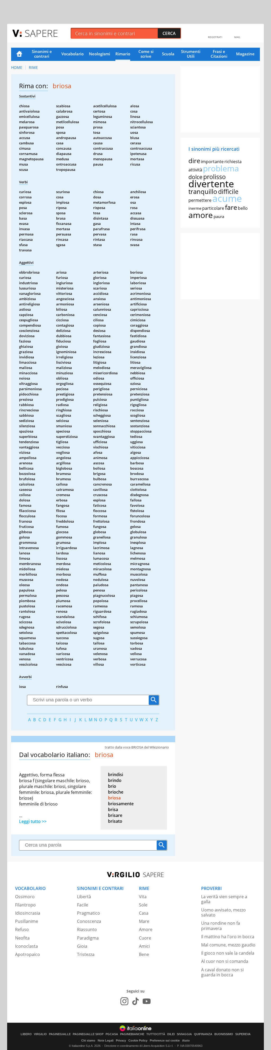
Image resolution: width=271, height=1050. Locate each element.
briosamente (121, 804)
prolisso (214, 176)
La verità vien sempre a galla (224, 899)
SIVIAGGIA (184, 1034)
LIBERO (26, 1034)
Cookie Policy (137, 1040)
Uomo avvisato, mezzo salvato (223, 912)
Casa (143, 913)
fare (231, 207)
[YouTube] (146, 1001)
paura (219, 216)
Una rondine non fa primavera (220, 925)
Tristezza (85, 954)
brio (112, 786)
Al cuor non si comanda (224, 961)
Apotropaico (27, 954)
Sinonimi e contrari (42, 54)
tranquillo (202, 191)
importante (212, 161)
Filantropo (25, 905)
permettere (199, 200)
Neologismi (99, 53)
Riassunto (87, 929)
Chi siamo (88, 1040)
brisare (115, 815)
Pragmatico (88, 913)
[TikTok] (135, 1001)
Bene (144, 954)
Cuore (145, 938)
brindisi (115, 774)
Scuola (168, 53)
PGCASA (112, 1034)
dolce (195, 177)
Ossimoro (25, 897)
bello (243, 208)
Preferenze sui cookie (165, 1040)
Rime (33, 67)
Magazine (245, 53)
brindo (114, 780)
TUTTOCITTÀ (155, 1034)
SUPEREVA (243, 1034)
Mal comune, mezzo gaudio (228, 945)
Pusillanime (26, 921)
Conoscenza (89, 921)
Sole (143, 905)
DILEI (171, 1034)
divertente (211, 183)
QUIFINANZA (203, 1034)
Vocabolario (72, 53)
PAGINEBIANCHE (132, 1034)
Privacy (121, 1040)
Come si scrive (145, 54)
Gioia (82, 946)
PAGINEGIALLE (60, 1034)
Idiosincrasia (27, 913)
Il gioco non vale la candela (227, 953)
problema (221, 168)
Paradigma (88, 938)
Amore (145, 929)
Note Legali (106, 1040)
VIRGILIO (40, 1034)
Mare (144, 921)
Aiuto (186, 1040)
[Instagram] (124, 1001)
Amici (144, 946)
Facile (82, 905)
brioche (115, 792)
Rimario (122, 53)
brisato (115, 821)
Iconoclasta (26, 946)
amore (200, 215)
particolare (213, 208)
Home (19, 54)
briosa (114, 798)
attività (195, 170)
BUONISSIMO (223, 1034)
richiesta (233, 161)
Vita (143, 897)
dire (194, 160)
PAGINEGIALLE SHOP (88, 1034)
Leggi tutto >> (33, 821)
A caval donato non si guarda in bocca (222, 972)
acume (227, 198)
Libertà (84, 897)
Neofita (22, 938)
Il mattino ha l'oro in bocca (227, 937)
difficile (228, 191)
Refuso (22, 929)
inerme (194, 208)
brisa (113, 809)
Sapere (41, 33)
